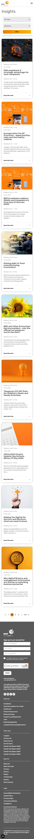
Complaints (8, 803)
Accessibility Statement (12, 793)
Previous (5, 614)
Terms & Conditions (10, 801)
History (6, 771)
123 (25, 614)
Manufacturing (9, 714)
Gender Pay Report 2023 (12, 751)
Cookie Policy (8, 796)
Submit (7, 673)
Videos (6, 774)
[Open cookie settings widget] (3, 836)
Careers (6, 769)
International (8, 782)
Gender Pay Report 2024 (12, 749)
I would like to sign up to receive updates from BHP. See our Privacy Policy (17, 658)
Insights (6, 736)
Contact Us (7, 738)
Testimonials (8, 777)
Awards (6, 779)
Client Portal (8, 741)
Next (28, 614)
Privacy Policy (8, 798)
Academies (7, 704)
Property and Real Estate (12, 717)
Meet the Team (9, 766)
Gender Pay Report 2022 (12, 754)
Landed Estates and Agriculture (15, 725)
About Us (7, 764)
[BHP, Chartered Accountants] (5, 3)
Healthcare (7, 709)
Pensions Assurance (10, 711)
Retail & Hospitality (10, 722)
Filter (17, 31)
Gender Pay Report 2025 (12, 746)
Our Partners (8, 743)
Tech (5, 719)
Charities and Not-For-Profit (13, 706)
